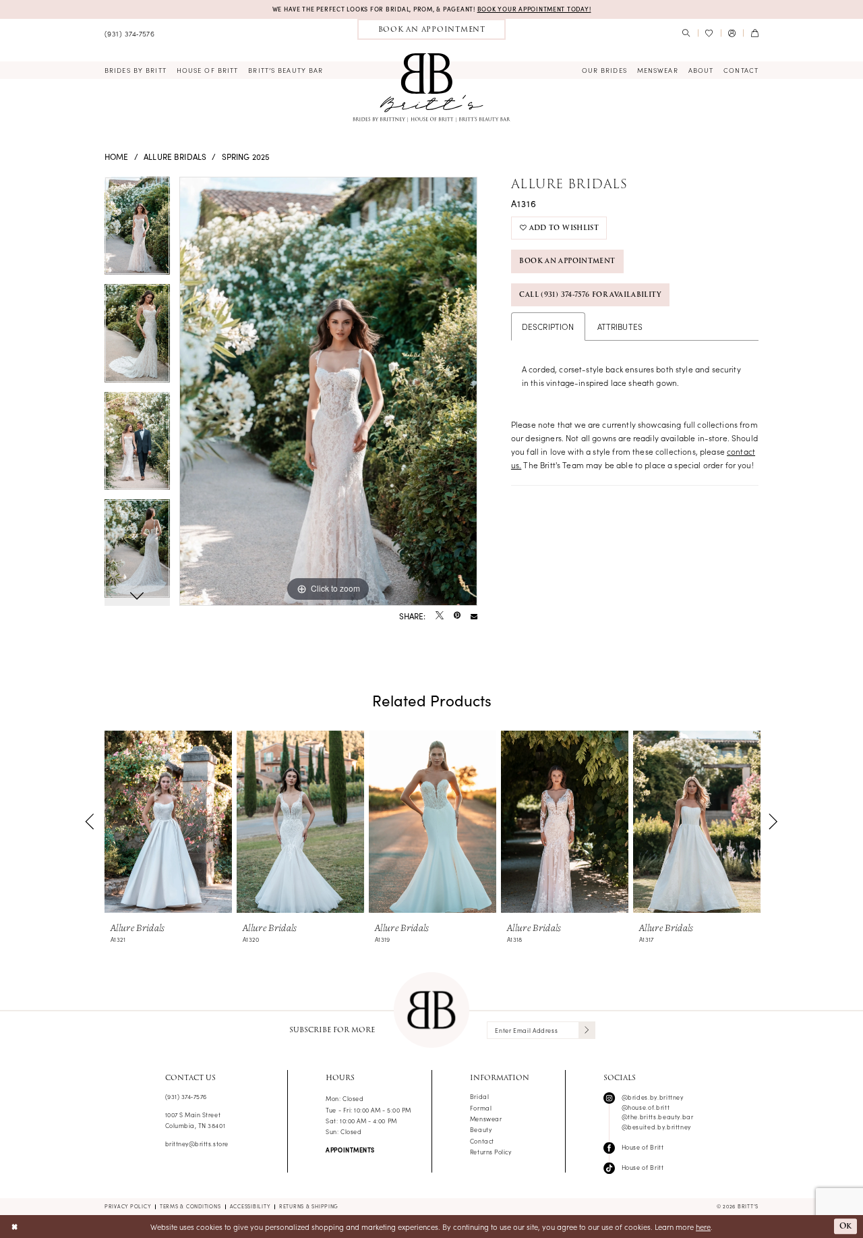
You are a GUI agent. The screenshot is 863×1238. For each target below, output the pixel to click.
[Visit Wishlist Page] (709, 33)
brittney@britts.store (197, 1143)
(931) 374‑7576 (186, 1096)
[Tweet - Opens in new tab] (440, 616)
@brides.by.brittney (653, 1097)
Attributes (620, 326)
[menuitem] (129, 33)
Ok (845, 1226)
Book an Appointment (567, 261)
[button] (732, 33)
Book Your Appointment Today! (534, 9)
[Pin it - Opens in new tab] (457, 616)
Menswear (486, 1119)
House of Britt (643, 1147)
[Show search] (686, 33)
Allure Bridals (175, 156)
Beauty (481, 1129)
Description (548, 326)
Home (117, 156)
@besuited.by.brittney (656, 1127)
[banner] (431, 86)
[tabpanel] (137, 231)
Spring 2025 (246, 156)
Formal (481, 1108)
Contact (482, 1141)
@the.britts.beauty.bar (658, 1117)
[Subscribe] (586, 1030)
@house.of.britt (646, 1107)
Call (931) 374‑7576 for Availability (590, 294)
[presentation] (168, 822)
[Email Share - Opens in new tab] (474, 616)
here (703, 1226)
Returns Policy (490, 1152)
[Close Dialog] (14, 1226)
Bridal (479, 1096)
